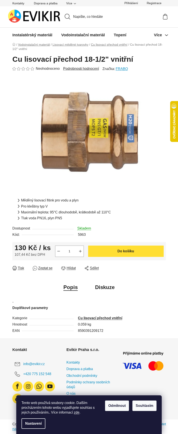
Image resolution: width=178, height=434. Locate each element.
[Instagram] (28, 386)
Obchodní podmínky (81, 375)
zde (76, 412)
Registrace (154, 3)
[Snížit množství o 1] (58, 251)
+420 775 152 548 (37, 374)
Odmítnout (117, 405)
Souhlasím (144, 405)
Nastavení (33, 423)
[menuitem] (32, 35)
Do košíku (125, 251)
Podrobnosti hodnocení (81, 68)
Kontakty (18, 3)
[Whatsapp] (39, 386)
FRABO (122, 69)
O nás (71, 393)
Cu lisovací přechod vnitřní (100, 318)
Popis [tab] (70, 287)
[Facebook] (17, 386)
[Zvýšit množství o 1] (80, 251)
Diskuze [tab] (105, 287)
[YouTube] (50, 386)
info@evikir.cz (34, 364)
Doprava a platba (46, 3)
